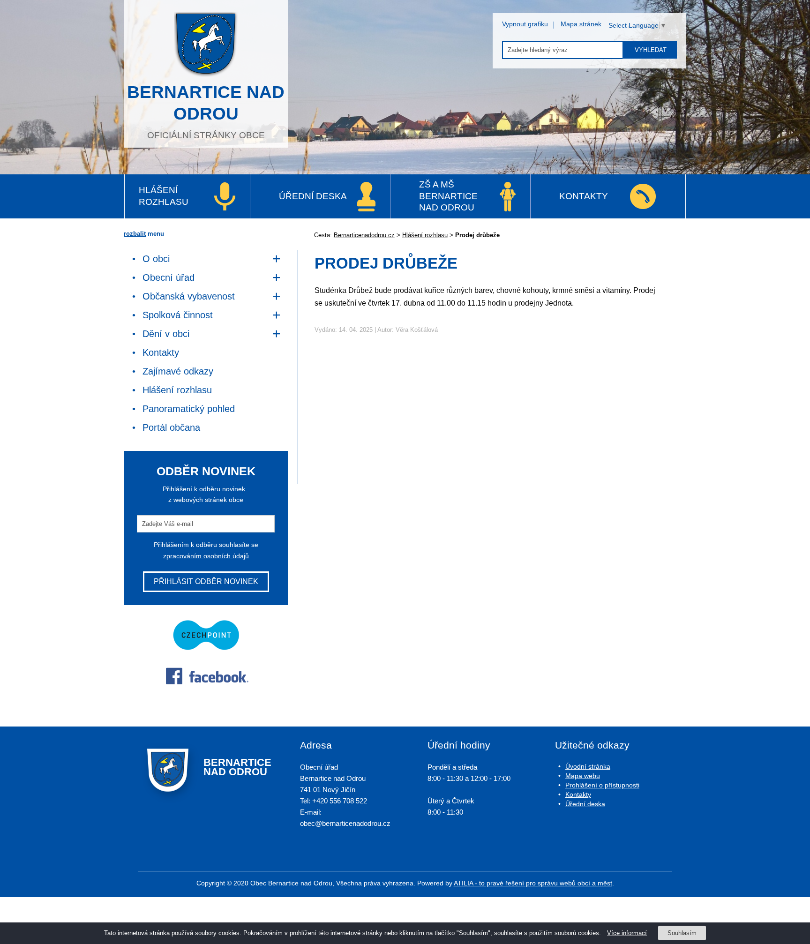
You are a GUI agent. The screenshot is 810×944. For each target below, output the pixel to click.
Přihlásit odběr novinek (206, 581)
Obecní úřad (168, 277)
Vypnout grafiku (525, 24)
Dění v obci (165, 334)
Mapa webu (582, 775)
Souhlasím (682, 933)
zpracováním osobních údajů (206, 556)
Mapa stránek (581, 24)
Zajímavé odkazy (177, 371)
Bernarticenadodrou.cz (364, 235)
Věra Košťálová (417, 329)
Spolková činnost (177, 315)
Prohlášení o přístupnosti (602, 785)
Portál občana (171, 427)
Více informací (627, 933)
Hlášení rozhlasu (163, 196)
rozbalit (135, 233)
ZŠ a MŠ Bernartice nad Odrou (448, 196)
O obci (156, 259)
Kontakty (583, 196)
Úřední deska (313, 196)
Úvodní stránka (587, 766)
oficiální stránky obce (206, 111)
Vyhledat (651, 49)
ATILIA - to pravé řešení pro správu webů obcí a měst (533, 883)
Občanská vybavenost (188, 296)
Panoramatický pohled (188, 409)
